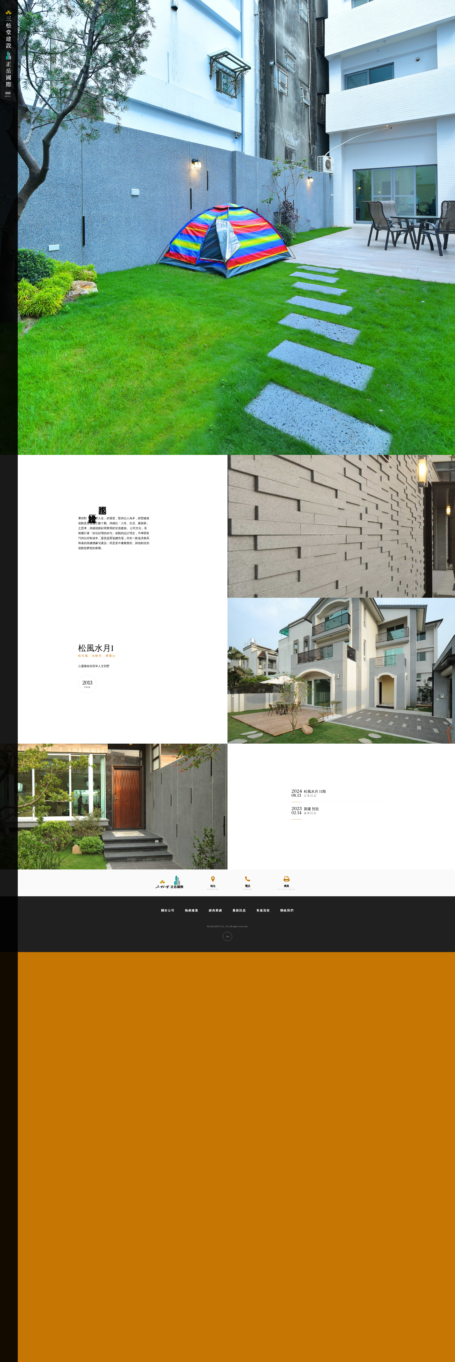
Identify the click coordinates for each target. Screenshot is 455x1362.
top (227, 936)
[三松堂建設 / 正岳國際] (170, 889)
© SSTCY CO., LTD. (218, 926)
